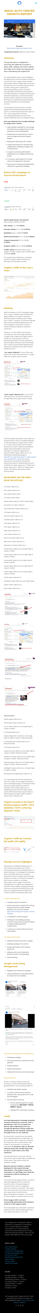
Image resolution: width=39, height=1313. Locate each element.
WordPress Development (14, 1257)
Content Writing (10, 1249)
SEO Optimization (11, 1247)
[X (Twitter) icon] (18, 1305)
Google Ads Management (14, 1253)
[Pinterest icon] (20, 1305)
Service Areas (10, 1261)
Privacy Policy (25, 1300)
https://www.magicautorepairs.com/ (19, 48)
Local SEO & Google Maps (14, 1251)
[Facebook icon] (16, 1305)
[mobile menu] (36, 3)
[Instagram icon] (23, 1305)
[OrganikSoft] (19, 3)
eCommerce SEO (11, 1255)
